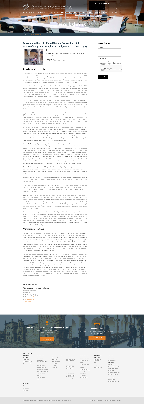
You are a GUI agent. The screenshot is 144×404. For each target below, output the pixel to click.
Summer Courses (41, 377)
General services (70, 373)
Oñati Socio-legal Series (85, 360)
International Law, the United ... (36, 34)
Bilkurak (39, 375)
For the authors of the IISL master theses (71, 375)
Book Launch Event (113, 375)
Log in (103, 77)
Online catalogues (70, 368)
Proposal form (111, 379)
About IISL (90, 8)
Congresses (40, 379)
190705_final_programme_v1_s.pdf (55, 60)
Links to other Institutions (97, 360)
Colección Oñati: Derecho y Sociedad (85, 370)
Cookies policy (99, 400)
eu (116, 4)
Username (101, 47)
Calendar (110, 8)
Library (63, 12)
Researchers (26, 390)
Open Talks (111, 370)
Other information (70, 379)
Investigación (27, 353)
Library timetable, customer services (70, 365)
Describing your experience (55, 366)
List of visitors (55, 364)
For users (68, 371)
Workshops (41, 12)
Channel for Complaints (110, 400)
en (118, 4)
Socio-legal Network (86, 12)
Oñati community (98, 367)
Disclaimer (92, 400)
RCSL (95, 365)
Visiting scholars (53, 12)
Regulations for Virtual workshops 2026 (42, 372)
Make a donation (97, 338)
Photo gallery (116, 8)
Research (105, 12)
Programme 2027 (41, 365)
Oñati (105, 8)
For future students (27, 361)
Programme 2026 (41, 367)
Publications (73, 12)
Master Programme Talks (114, 377)
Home (24, 34)
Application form (56, 361)
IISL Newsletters (84, 377)
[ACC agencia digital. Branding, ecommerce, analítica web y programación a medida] (119, 400)
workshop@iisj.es (29, 299)
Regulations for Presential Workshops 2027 (42, 361)
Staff (24, 386)
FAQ (103, 8)
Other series (83, 375)
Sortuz (81, 362)
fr (119, 4)
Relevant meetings (98, 363)
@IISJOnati (28, 301)
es (115, 4)
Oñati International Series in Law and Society (84, 366)
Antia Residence (97, 8)
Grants (97, 12)
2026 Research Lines (113, 364)
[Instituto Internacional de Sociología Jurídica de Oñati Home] (48, 6)
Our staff (114, 12)
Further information (27, 364)
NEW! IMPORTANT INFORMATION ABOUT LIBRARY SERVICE (71, 359)
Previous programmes (42, 369)
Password (101, 53)
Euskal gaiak (83, 373)
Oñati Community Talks (113, 381)
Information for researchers (55, 358)
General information (85, 358)
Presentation (26, 359)
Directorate (26, 388)
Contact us (47, 339)
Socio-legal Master (29, 12)
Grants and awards (112, 360)
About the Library (70, 363)
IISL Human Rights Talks (114, 372)
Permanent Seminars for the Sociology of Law (114, 367)
